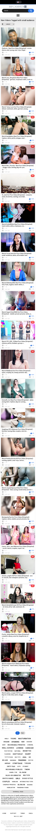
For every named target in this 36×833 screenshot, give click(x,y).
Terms (22, 813)
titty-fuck (9, 757)
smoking (13, 760)
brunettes (27, 751)
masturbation (24, 739)
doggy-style (27, 778)
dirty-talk (11, 766)
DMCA (31, 813)
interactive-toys (26, 781)
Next (22, 733)
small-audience (8, 748)
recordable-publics (14, 769)
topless (27, 763)
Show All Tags (18, 791)
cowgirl (30, 745)
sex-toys (26, 775)
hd (30, 757)
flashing (7, 754)
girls (18, 778)
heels (6, 738)
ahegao (7, 763)
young (13, 739)
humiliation (11, 787)
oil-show (22, 772)
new (22, 742)
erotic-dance (8, 778)
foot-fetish (8, 751)
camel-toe (13, 772)
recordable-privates (16, 745)
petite (30, 760)
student (25, 766)
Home (4, 813)
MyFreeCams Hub (16, 830)
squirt (28, 754)
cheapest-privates (9, 784)
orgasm (6, 742)
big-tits (17, 757)
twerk (27, 769)
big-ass (5, 760)
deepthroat (18, 754)
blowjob (21, 785)
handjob (15, 781)
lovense (19, 748)
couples (6, 782)
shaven (29, 741)
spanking (15, 742)
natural (17, 751)
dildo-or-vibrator (13, 775)
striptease (17, 763)
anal (25, 757)
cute (18, 766)
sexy (4, 745)
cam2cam (29, 748)
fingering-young (22, 787)
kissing (29, 784)
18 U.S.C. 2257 (18, 816)
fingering (22, 760)
